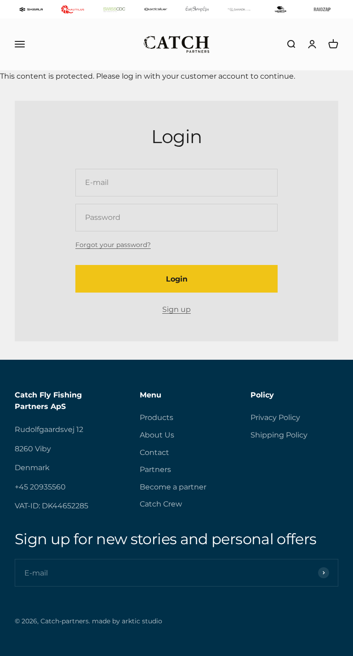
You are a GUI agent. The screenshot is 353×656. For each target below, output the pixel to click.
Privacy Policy (275, 417)
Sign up (176, 309)
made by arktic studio (127, 621)
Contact (154, 452)
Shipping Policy (279, 435)
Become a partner (173, 487)
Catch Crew (161, 504)
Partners (155, 469)
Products (156, 417)
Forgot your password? (113, 245)
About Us (157, 435)
